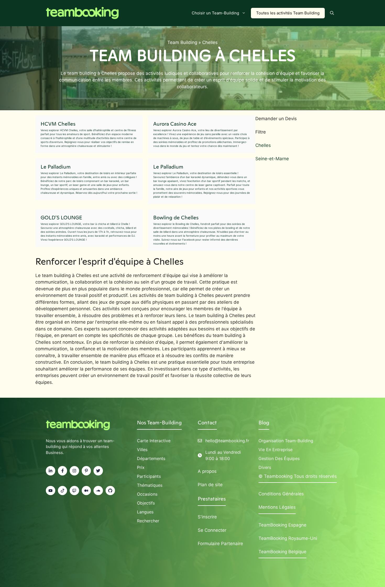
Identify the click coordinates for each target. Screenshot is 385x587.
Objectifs (146, 503)
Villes (142, 449)
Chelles (263, 145)
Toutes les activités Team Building (288, 12)
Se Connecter (212, 530)
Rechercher (148, 520)
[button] (332, 13)
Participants (149, 476)
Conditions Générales (281, 493)
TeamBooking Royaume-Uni (287, 538)
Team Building (182, 42)
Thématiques (149, 485)
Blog (263, 422)
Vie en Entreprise (275, 449)
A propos (207, 471)
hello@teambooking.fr (227, 440)
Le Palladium (56, 166)
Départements (151, 458)
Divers (264, 467)
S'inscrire (207, 516)
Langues (145, 511)
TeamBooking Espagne (282, 525)
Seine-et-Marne (272, 158)
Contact (207, 422)
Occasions (147, 494)
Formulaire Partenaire (220, 543)
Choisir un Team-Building (215, 12)
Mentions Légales (277, 507)
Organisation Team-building (285, 440)
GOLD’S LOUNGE (61, 217)
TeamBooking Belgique (282, 551)
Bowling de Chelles (176, 217)
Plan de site (210, 484)
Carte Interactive (153, 440)
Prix (141, 467)
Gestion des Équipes (279, 458)
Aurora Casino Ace (174, 124)
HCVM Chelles (58, 124)
